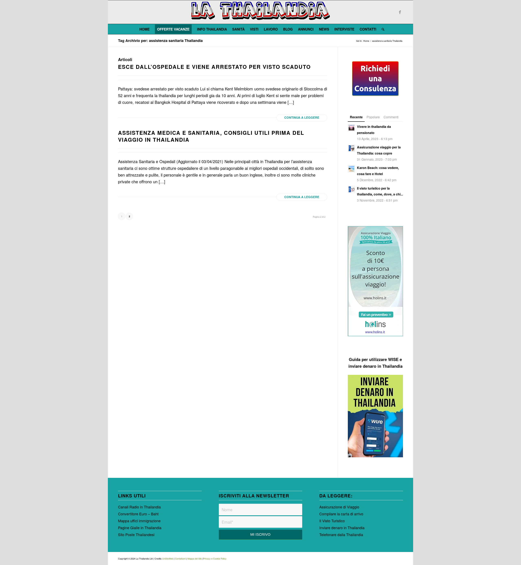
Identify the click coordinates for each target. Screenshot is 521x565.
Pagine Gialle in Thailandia (139, 527)
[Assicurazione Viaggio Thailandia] (375, 281)
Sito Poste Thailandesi (136, 534)
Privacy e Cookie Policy (215, 558)
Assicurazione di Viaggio (339, 506)
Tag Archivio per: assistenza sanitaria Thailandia (160, 40)
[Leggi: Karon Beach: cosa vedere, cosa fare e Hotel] (351, 168)
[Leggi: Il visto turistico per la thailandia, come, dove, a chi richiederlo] (351, 189)
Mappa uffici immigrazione (139, 520)
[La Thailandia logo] (260, 12)
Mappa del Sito (194, 558)
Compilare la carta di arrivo (341, 513)
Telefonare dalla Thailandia (341, 534)
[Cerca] (381, 29)
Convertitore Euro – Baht (138, 513)
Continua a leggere (301, 117)
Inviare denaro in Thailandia (341, 527)
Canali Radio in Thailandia (139, 506)
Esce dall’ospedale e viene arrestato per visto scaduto (214, 66)
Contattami (180, 558)
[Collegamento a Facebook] (400, 12)
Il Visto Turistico (332, 520)
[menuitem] (144, 29)
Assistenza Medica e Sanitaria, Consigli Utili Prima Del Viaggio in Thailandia (211, 136)
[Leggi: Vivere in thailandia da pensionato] (351, 127)
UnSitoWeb (167, 558)
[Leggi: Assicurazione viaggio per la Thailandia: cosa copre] (351, 148)
